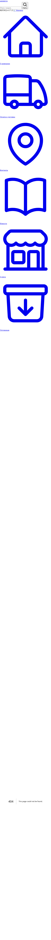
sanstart (4, 1)
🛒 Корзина (18, 10)
